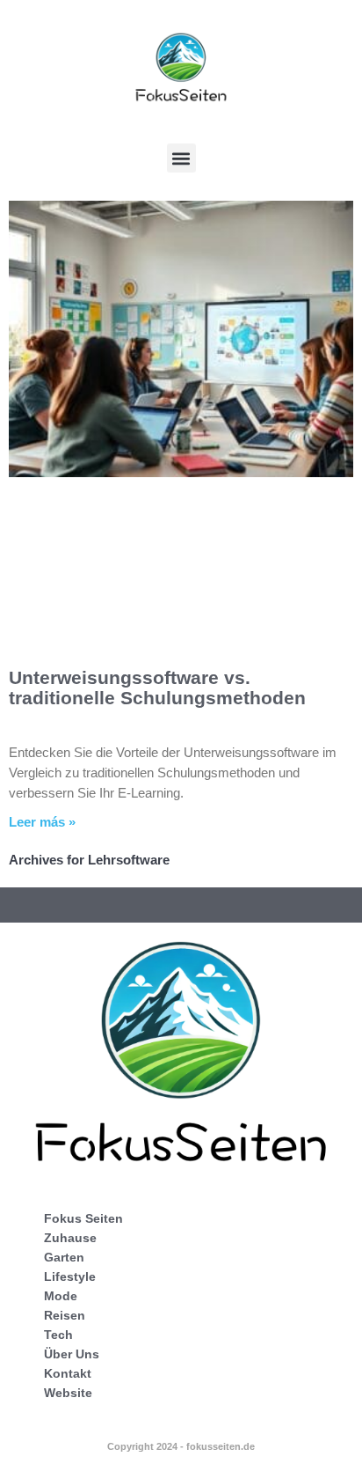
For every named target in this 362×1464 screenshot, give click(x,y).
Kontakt (67, 1373)
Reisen (64, 1315)
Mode (60, 1296)
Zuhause (70, 1238)
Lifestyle (70, 1276)
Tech (58, 1335)
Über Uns (71, 1354)
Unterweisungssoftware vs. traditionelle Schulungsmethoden (157, 687)
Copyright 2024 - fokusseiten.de (181, 1446)
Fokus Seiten (83, 1218)
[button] (181, 158)
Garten (64, 1257)
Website (68, 1393)
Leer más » (42, 821)
